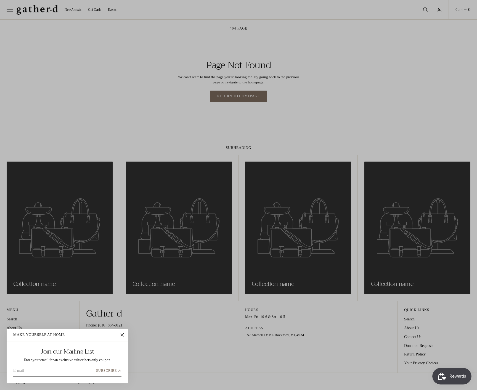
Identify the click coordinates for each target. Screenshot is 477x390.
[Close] (122, 335)
